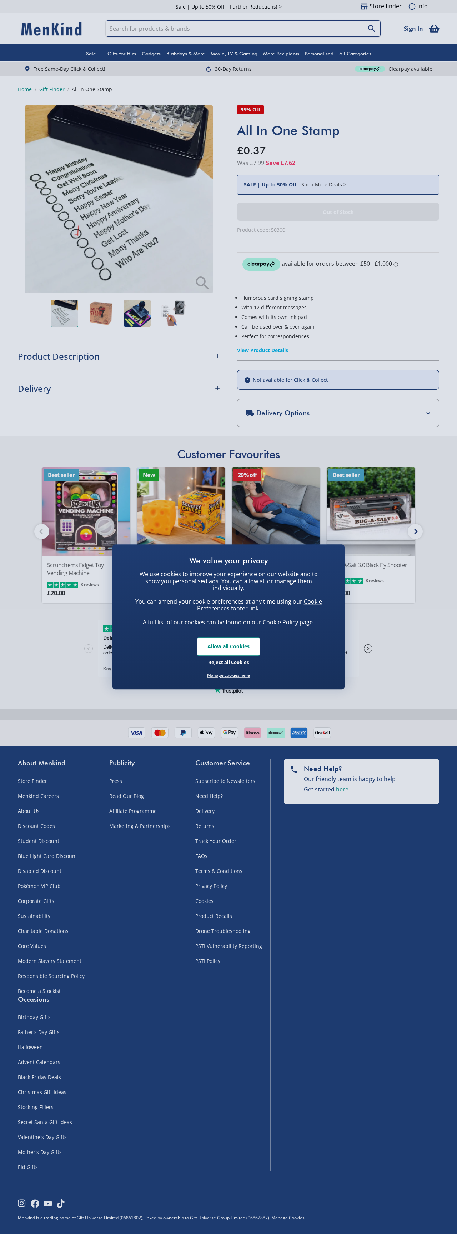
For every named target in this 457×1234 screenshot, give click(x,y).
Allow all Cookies (228, 646)
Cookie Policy (280, 622)
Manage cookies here (228, 675)
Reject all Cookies (228, 662)
